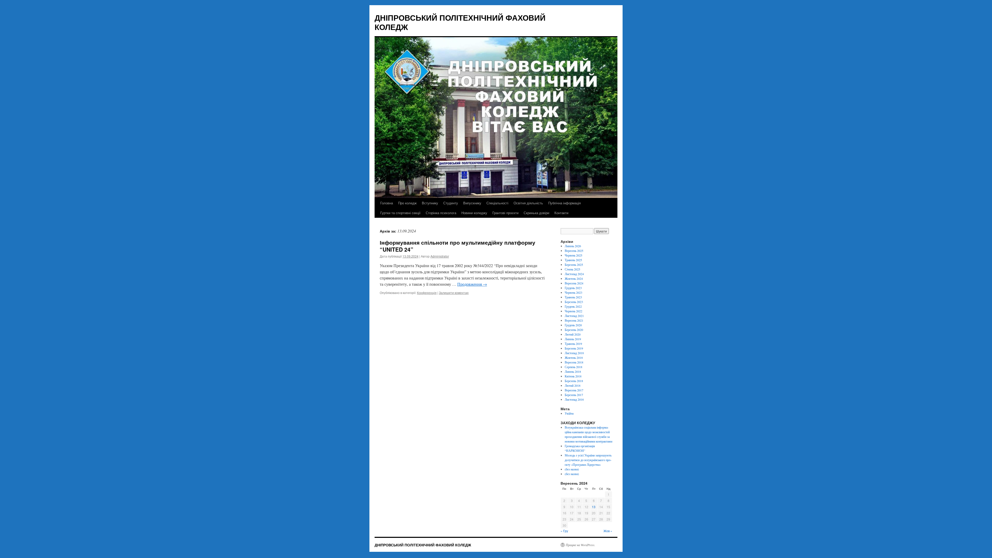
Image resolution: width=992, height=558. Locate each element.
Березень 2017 (574, 395)
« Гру (564, 531)
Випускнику (472, 202)
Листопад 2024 (574, 274)
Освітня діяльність (528, 202)
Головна (386, 202)
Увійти (569, 413)
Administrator (439, 256)
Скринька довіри (536, 212)
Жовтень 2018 (574, 357)
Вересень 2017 (574, 390)
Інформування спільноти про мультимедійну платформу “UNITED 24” (457, 245)
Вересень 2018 (574, 362)
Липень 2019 (573, 339)
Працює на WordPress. (580, 545)
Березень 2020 (574, 330)
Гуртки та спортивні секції (400, 212)
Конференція (427, 292)
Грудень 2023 (573, 288)
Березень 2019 (574, 348)
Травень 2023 (573, 297)
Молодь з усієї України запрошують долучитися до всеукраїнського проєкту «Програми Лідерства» (588, 460)
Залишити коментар (454, 292)
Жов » (607, 531)
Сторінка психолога (441, 212)
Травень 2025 (573, 260)
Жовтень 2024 (574, 278)
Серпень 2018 (573, 367)
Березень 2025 (574, 264)
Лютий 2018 (572, 385)
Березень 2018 (574, 381)
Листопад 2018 (574, 353)
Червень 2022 (573, 311)
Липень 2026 (573, 246)
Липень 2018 (573, 371)
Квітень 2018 (573, 376)
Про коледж (407, 202)
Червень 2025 (573, 255)
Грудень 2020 (573, 325)
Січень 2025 (572, 269)
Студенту (450, 202)
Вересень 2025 (574, 251)
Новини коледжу (474, 212)
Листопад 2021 (574, 316)
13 (593, 507)
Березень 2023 (574, 302)
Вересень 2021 (574, 320)
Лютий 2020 (572, 334)
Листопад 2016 (574, 399)
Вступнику (430, 202)
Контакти (561, 212)
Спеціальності (497, 202)
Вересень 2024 (574, 283)
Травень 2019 (573, 344)
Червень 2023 (573, 292)
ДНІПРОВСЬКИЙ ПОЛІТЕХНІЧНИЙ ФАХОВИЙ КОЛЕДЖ (460, 22)
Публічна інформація (564, 202)
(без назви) (572, 469)
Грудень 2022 (573, 306)
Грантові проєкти (505, 212)
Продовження (472, 284)
